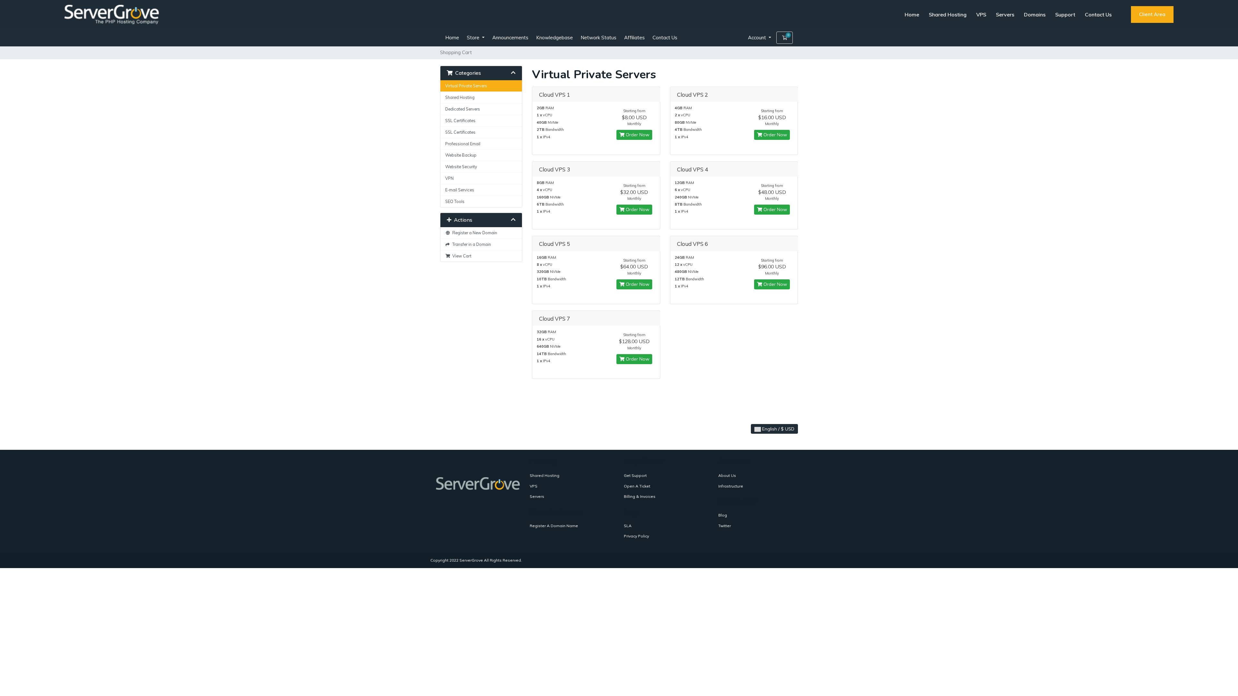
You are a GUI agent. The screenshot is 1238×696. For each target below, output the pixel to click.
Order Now (636, 135)
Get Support (635, 475)
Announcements (510, 37)
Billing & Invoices (639, 496)
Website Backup (461, 155)
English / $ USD (777, 429)
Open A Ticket (637, 486)
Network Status (598, 37)
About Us (727, 475)
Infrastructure (730, 486)
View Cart (460, 255)
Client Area (1152, 14)
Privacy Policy (636, 536)
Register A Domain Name (554, 525)
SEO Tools (455, 201)
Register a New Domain (473, 232)
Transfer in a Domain (470, 244)
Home (912, 14)
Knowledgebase (554, 37)
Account (757, 37)
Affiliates (634, 37)
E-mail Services (459, 189)
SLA (628, 525)
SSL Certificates (460, 120)
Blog (722, 515)
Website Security (461, 166)
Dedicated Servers (462, 108)
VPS (981, 14)
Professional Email (462, 143)
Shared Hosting (948, 14)
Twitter (724, 525)
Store (474, 37)
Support (1065, 14)
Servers (1005, 14)
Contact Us (1098, 14)
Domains (1035, 14)
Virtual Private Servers (466, 85)
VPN (449, 178)
